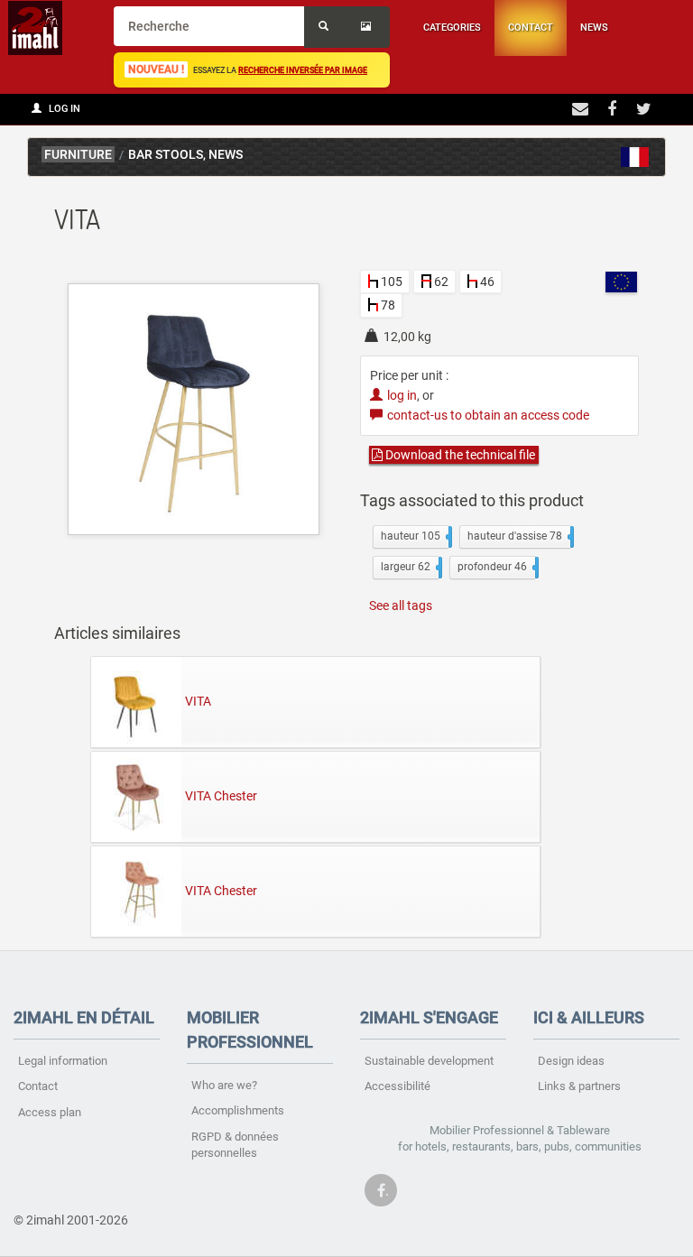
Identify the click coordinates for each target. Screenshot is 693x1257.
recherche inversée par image (302, 70)
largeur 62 (410, 566)
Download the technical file (459, 455)
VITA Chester (221, 795)
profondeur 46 (496, 566)
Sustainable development (429, 1061)
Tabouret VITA (635, 157)
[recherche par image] (368, 27)
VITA (198, 700)
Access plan (49, 1112)
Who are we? (224, 1085)
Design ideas (571, 1061)
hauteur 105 (414, 536)
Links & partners (579, 1086)
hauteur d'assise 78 (518, 536)
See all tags (400, 605)
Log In (63, 109)
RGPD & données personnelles (235, 1145)
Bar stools (165, 154)
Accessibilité (397, 1086)
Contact (530, 27)
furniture (78, 154)
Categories (452, 27)
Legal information (62, 1061)
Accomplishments (237, 1110)
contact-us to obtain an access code (488, 415)
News (594, 27)
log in (402, 395)
